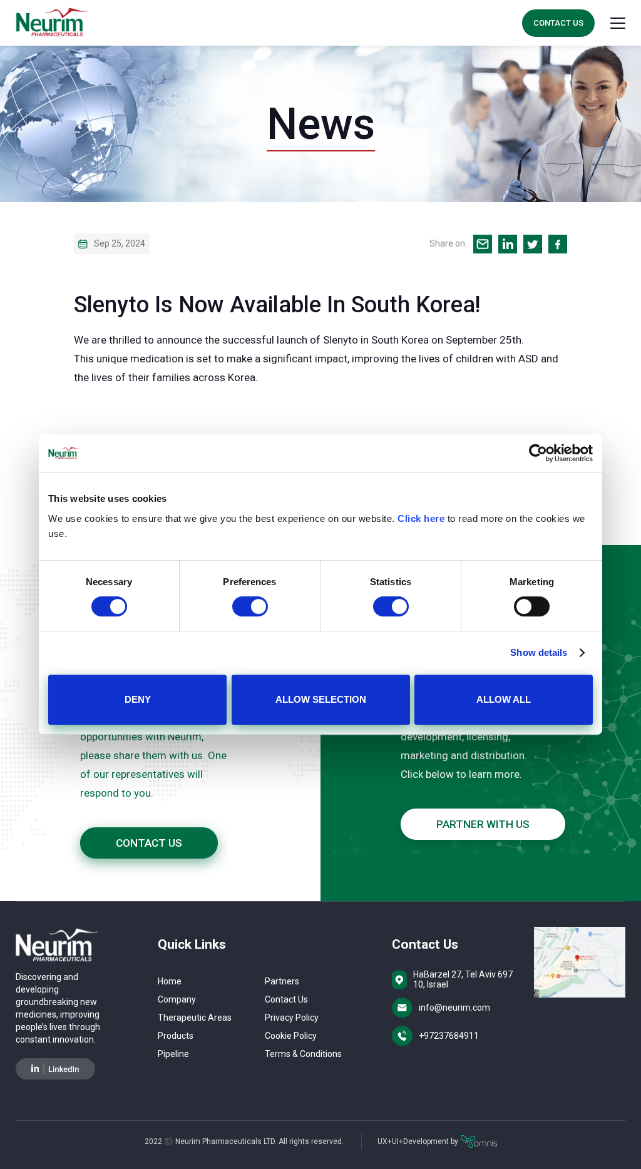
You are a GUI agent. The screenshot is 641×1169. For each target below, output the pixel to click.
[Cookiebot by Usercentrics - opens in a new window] (538, 453)
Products (175, 1036)
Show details (538, 652)
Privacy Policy (292, 1018)
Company (177, 999)
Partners (282, 981)
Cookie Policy (291, 1036)
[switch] (250, 606)
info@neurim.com (454, 1008)
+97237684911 (449, 1036)
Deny (138, 699)
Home (170, 981)
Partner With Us (483, 824)
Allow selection (320, 699)
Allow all (503, 699)
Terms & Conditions (303, 1054)
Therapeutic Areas (195, 1018)
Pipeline (173, 1054)
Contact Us (558, 23)
